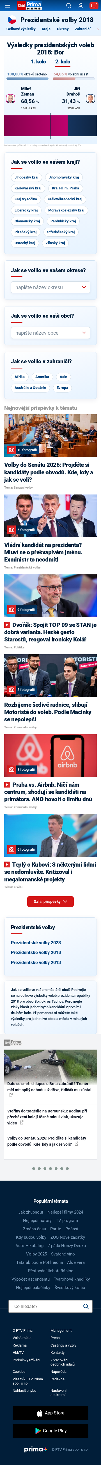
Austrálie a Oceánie (30, 388)
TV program (67, 1220)
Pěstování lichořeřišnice (50, 1270)
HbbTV (18, 1352)
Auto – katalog (29, 1245)
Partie (55, 1228)
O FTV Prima (23, 1330)
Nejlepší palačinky (33, 1287)
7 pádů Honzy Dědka (67, 1245)
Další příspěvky (47, 901)
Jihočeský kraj (26, 177)
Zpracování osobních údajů (62, 1362)
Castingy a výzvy (63, 1345)
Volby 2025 (36, 1254)
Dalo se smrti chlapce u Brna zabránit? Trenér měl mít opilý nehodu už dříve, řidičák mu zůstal (49, 1086)
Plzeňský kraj (25, 232)
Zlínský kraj (55, 243)
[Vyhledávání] (68, 5)
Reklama (20, 1345)
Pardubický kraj (63, 221)
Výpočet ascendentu (31, 1279)
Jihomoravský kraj (64, 177)
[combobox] (48, 287)
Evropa (62, 388)
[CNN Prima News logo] (29, 5)
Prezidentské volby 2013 (36, 962)
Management (61, 1330)
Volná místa (22, 1338)
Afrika (20, 377)
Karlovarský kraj (28, 188)
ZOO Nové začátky (67, 1237)
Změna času (34, 1228)
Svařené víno (63, 1254)
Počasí (71, 1228)
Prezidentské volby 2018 (36, 952)
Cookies (19, 1371)
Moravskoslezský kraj (66, 210)
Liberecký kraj (26, 210)
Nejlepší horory (37, 1220)
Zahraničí (83, 29)
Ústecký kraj (25, 243)
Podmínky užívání (26, 1360)
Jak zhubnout (30, 1212)
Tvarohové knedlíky (72, 1279)
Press (55, 1338)
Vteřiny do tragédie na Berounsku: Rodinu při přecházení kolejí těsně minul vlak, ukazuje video (47, 1117)
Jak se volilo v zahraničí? (41, 361)
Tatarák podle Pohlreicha (39, 1262)
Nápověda (58, 1371)
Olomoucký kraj (27, 221)
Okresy (63, 29)
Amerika (42, 377)
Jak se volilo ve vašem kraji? (45, 162)
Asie (63, 377)
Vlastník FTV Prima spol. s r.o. (28, 1381)
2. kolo (62, 62)
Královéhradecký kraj (65, 199)
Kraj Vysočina (26, 199)
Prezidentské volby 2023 (36, 942)
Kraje (46, 29)
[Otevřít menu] (8, 5)
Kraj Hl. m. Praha (65, 188)
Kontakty (57, 1352)
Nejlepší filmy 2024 (65, 1212)
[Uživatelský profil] (80, 5)
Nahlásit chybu (24, 1390)
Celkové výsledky (21, 29)
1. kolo (38, 62)
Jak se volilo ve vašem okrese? (48, 270)
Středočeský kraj (61, 232)
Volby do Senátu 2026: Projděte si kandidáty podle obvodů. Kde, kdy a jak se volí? (46, 1141)
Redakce (57, 1379)
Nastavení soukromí (58, 1392)
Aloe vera (76, 1262)
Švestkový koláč (69, 1287)
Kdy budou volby (31, 1237)
